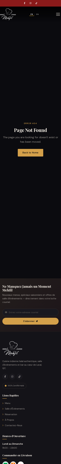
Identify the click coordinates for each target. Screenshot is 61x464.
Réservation (11, 414)
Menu (7, 403)
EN (37, 14)
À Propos (9, 419)
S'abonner (29, 321)
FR (31, 14)
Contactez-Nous (13, 425)
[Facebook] (25, 3)
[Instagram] (30, 3)
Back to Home (30, 152)
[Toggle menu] (58, 14)
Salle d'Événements (15, 408)
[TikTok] (36, 3)
